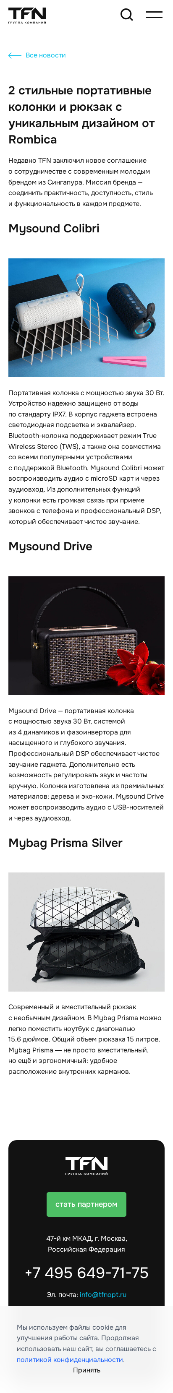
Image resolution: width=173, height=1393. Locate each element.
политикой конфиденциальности (70, 1360)
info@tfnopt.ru (103, 1295)
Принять (86, 1370)
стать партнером (86, 1204)
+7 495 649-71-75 (86, 1273)
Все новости (46, 55)
